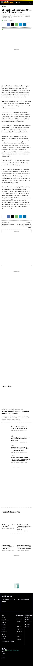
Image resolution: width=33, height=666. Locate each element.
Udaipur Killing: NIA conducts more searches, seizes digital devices (24, 226)
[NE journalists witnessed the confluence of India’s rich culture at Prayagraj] (24, 539)
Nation (3, 6)
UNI (6, 20)
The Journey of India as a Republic (8, 525)
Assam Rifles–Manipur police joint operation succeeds (15, 412)
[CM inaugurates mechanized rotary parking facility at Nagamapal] (5, 438)
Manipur (3, 409)
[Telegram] (20, 24)
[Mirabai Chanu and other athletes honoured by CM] (5, 428)
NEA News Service (10, 409)
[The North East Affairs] (11, 2)
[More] (28, 24)
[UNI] (3, 20)
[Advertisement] (16, 66)
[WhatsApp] (16, 24)
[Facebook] (8, 24)
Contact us (28, 622)
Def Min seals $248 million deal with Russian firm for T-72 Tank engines (24, 527)
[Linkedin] (24, 24)
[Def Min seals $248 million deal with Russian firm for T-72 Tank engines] (24, 518)
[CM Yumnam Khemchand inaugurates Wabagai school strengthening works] (5, 449)
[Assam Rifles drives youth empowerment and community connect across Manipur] (5, 459)
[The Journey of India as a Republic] (9, 518)
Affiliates (27, 624)
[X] (12, 24)
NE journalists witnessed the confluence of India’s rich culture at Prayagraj (24, 547)
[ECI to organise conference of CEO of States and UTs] (9, 539)
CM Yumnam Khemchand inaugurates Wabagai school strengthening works (20, 448)
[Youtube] (7, 606)
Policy (3, 658)
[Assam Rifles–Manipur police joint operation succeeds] (16, 398)
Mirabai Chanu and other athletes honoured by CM (19, 427)
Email (27, 627)
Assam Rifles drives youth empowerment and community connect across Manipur (21, 459)
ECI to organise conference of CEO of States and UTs (8, 547)
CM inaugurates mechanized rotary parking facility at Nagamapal (20, 438)
